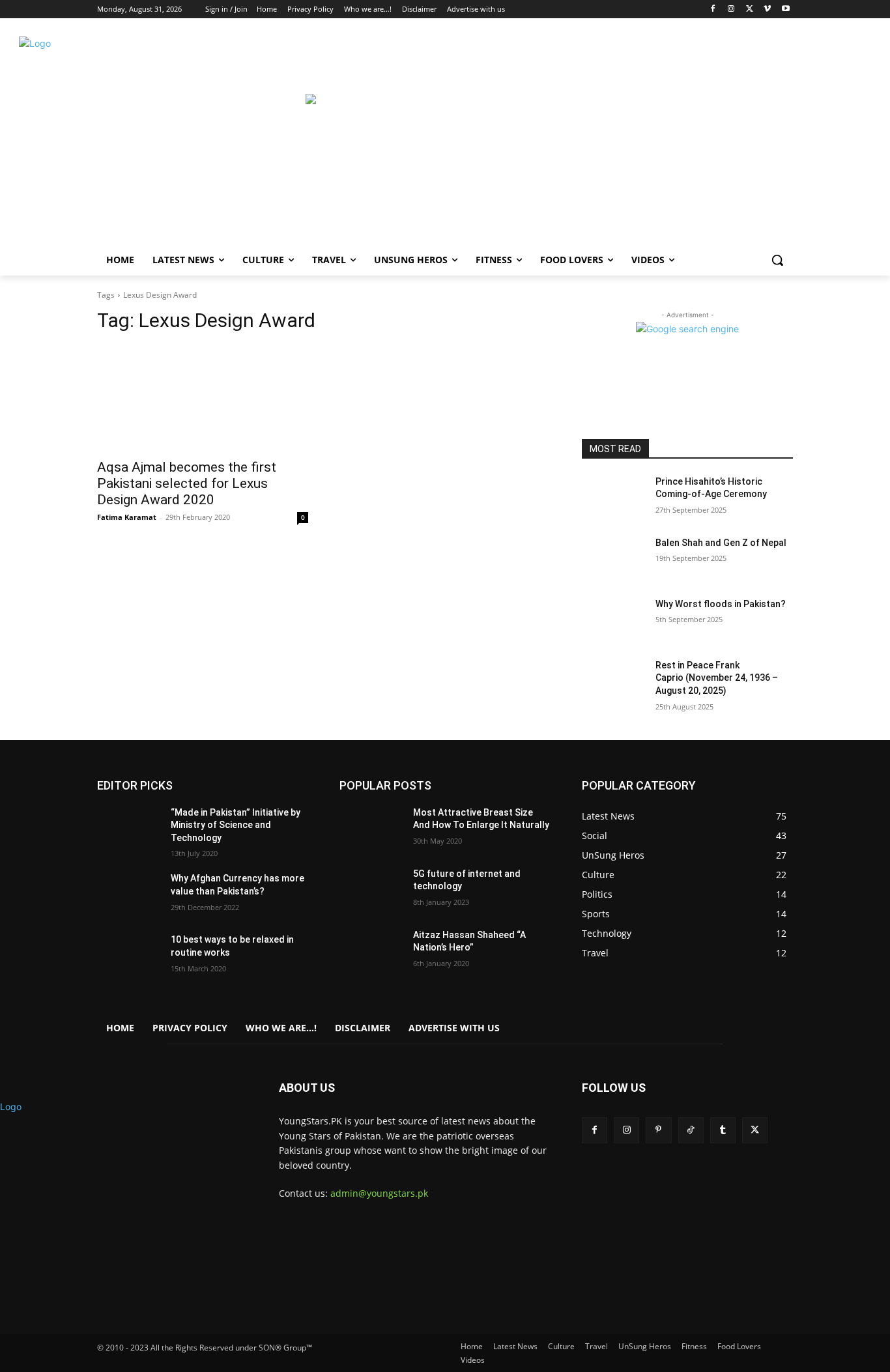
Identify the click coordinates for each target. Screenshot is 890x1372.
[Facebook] (713, 9)
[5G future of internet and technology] (371, 890)
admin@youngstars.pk (379, 1193)
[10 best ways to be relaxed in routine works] (128, 956)
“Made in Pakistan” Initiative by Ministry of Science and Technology (235, 825)
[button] (777, 260)
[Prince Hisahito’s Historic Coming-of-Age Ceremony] (613, 498)
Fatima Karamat (126, 517)
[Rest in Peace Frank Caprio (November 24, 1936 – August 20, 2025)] (613, 681)
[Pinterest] (658, 1130)
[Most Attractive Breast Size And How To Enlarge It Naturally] (371, 829)
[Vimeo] (767, 9)
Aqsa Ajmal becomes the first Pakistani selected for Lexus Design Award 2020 (186, 483)
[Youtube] (785, 9)
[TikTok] (691, 1130)
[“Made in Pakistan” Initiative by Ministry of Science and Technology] (128, 829)
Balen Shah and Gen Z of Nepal (720, 542)
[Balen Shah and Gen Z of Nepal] (613, 559)
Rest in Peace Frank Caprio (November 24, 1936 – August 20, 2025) (716, 678)
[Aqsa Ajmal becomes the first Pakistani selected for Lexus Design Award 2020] (202, 398)
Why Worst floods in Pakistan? (720, 604)
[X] (749, 9)
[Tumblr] (723, 1130)
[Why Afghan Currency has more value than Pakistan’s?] (128, 894)
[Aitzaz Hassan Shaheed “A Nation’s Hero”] (371, 951)
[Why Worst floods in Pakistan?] (613, 620)
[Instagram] (731, 9)
